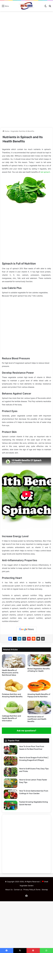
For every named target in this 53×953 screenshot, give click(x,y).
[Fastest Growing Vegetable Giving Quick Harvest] (10, 805)
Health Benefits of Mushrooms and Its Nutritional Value (10, 672)
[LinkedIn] (19, 639)
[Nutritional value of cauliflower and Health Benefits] (39, 707)
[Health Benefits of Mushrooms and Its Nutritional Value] (14, 661)
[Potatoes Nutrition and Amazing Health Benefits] (14, 685)
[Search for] (50, 7)
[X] (15, 639)
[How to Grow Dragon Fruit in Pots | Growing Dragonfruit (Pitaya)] (10, 761)
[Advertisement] (26, 40)
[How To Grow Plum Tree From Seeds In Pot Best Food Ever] (10, 750)
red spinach (45, 172)
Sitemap (45, 890)
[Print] (43, 639)
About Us (9, 890)
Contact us (18, 890)
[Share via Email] (38, 639)
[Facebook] (10, 639)
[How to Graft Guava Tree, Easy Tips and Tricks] (10, 772)
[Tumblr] (24, 639)
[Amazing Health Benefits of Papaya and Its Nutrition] (39, 685)
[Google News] (26, 629)
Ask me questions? (26, 730)
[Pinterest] (29, 639)
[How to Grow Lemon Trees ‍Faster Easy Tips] (10, 783)
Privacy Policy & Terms (31, 890)
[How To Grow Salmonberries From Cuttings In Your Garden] (10, 794)
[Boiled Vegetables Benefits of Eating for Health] (39, 660)
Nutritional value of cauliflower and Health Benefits (36, 719)
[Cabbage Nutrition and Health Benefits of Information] (14, 707)
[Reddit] (33, 639)
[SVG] (26, 6)
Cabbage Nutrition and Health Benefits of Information (11, 718)
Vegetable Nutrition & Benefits (22, 131)
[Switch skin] (45, 7)
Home (6, 131)
